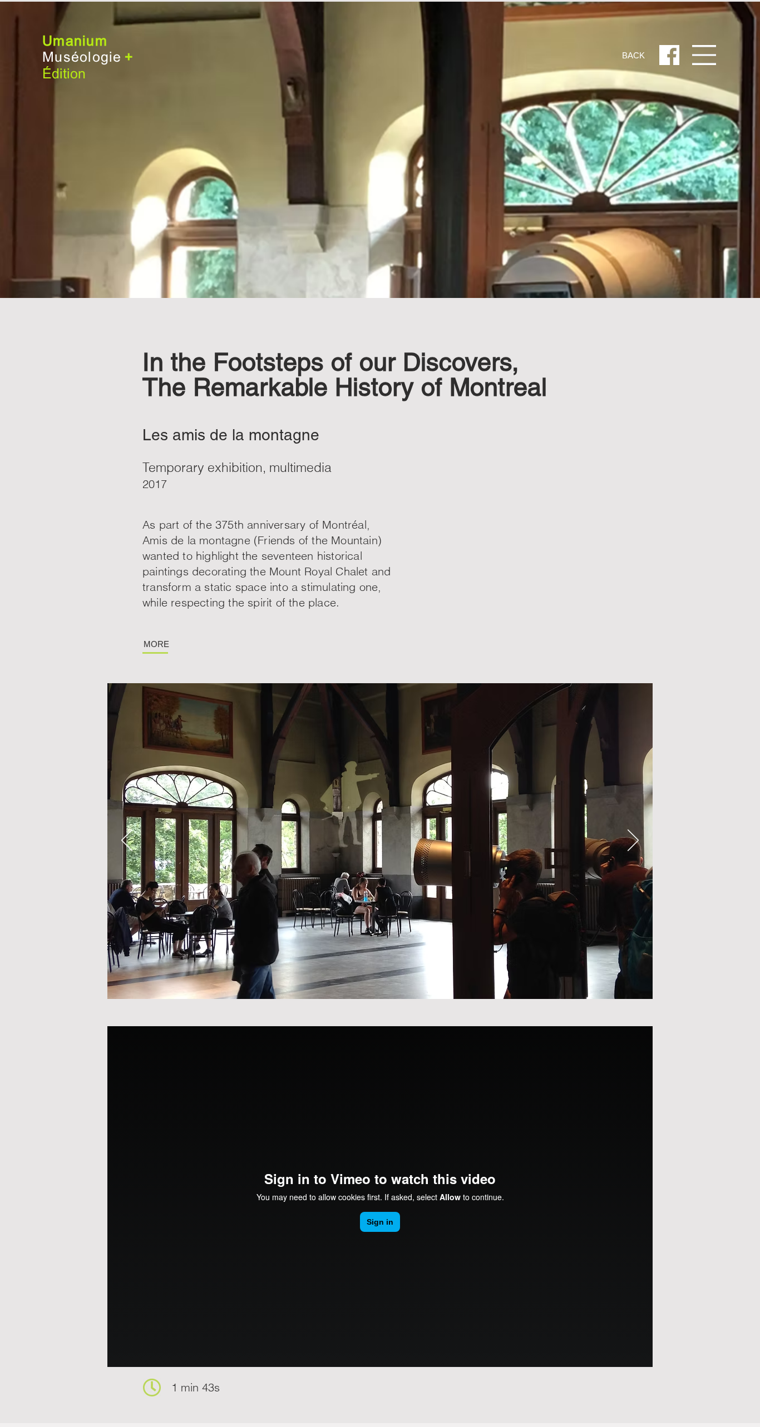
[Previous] (126, 841)
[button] (704, 54)
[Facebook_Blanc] (669, 55)
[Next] (633, 841)
